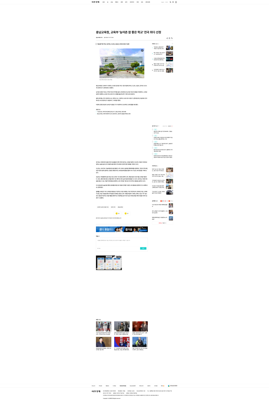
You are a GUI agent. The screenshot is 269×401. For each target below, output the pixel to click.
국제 (138, 2)
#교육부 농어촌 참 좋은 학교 (103, 207)
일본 (167, 201)
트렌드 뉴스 (155, 44)
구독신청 (100, 385)
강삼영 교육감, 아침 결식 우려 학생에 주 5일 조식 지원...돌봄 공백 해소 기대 (163, 138)
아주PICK (154, 166)
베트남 (171, 201)
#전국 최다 (113, 207)
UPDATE (169, 126)
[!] (172, 43)
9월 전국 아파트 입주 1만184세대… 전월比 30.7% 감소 (163, 132)
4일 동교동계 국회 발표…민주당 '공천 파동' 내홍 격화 (103, 349)
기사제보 (114, 385)
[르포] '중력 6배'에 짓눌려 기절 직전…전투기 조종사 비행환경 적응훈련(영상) (121, 333)
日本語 (166, 2)
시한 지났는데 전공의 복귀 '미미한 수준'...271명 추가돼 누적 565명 (103, 333)
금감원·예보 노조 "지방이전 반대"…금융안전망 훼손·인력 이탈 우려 (163, 144)
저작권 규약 (141, 385)
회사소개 (93, 385)
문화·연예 (148, 2)
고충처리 (148, 385)
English (162, 2)
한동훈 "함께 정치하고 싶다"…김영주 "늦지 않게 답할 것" (139, 333)
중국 (104, 2)
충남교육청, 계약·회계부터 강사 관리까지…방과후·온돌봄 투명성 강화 (114, 114)
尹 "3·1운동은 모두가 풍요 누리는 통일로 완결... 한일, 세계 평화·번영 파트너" (121, 349)
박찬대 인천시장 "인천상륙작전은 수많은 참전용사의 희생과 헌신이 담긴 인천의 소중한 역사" (163, 156)
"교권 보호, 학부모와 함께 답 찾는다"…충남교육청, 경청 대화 (111, 111)
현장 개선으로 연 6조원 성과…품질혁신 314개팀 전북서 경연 (163, 150)
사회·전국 (132, 2)
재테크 (116, 2)
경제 (122, 2)
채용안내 (107, 385)
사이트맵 (155, 385)
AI (107, 2)
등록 (143, 248)
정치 (126, 2)
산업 (112, 2)
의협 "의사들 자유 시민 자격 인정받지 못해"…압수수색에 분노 (139, 349)
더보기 (158, 223)
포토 (142, 2)
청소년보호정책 (132, 385)
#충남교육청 (120, 207)
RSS (162, 385)
